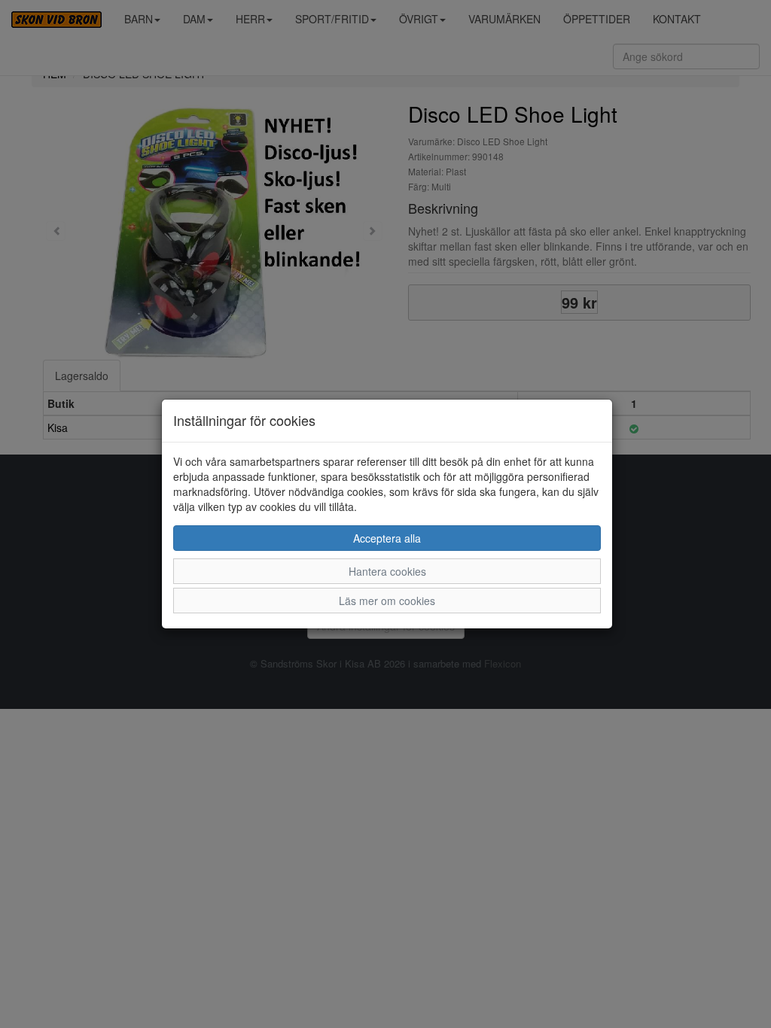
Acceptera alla (387, 538)
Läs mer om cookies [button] (387, 600)
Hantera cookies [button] (387, 571)
